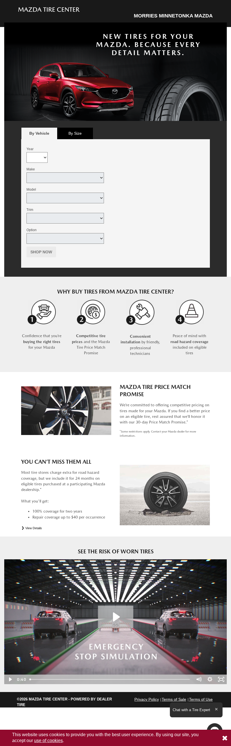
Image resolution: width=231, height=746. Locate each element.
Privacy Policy (146, 699)
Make (30, 169)
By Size (75, 133)
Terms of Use (201, 699)
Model (31, 189)
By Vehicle (39, 133)
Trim (29, 210)
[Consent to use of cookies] (225, 738)
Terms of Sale (174, 699)
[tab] (39, 133)
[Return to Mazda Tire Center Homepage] (49, 9)
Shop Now (41, 252)
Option (31, 230)
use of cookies (48, 740)
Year (30, 149)
